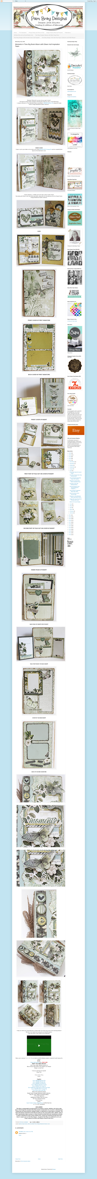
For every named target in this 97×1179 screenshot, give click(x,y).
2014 (70, 527)
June (71, 504)
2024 (70, 456)
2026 (70, 453)
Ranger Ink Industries (71, 96)
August (71, 468)
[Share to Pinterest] (39, 1122)
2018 (70, 520)
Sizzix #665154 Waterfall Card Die (39, 1084)
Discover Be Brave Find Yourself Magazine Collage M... (74, 487)
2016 (70, 524)
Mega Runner (40, 1102)
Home (15, 32)
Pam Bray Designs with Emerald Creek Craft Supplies (27, 37)
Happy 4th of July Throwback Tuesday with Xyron (76, 499)
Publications (68, 32)
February (72, 511)
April (71, 507)
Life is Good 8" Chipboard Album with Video (75, 491)
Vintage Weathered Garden (42, 1123)
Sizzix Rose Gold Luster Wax (39, 1090)
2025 (70, 455)
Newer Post (18, 1159)
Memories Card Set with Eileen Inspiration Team (75, 481)
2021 (70, 515)
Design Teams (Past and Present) (54, 32)
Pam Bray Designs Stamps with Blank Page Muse (47, 35)
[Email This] (33, 1122)
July (71, 470)
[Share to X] (36, 1122)
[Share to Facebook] (37, 1122)
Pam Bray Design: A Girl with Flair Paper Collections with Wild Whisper (58, 37)
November (72, 463)
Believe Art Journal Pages (75, 501)
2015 (70, 525)
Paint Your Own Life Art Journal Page (74, 494)
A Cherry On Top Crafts (72, 321)
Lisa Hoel (21, 1131)
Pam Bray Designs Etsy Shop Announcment (76, 476)
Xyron (49, 1123)
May (71, 505)
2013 (70, 529)
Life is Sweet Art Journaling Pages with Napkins (75, 478)
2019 (70, 518)
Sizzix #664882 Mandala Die (39, 1082)
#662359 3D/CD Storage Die (45, 149)
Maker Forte (34, 1123)
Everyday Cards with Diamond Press (74, 484)
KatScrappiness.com (71, 91)
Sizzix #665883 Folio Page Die (39, 1086)
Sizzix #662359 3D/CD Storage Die (39, 1089)
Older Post (60, 1159)
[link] (35, 1062)
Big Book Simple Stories (23, 1123)
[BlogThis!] (34, 1122)
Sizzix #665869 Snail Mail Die (39, 1083)
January (71, 512)
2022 (70, 460)
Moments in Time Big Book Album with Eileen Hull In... (76, 497)
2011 (70, 532)
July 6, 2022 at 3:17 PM (28, 1131)
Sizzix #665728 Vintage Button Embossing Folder (39, 1087)
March (71, 509)
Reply (20, 1135)
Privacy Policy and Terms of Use (36, 32)
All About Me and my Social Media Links (23, 35)
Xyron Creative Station (32, 1102)
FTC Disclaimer (23, 32)
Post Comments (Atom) (25, 1161)
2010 (70, 534)
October (71, 465)
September (72, 467)
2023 (70, 458)
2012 (70, 531)
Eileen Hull (30, 1123)
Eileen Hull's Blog (29, 1058)
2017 (70, 522)
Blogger (54, 1169)
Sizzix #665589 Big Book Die (39, 1080)
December (72, 461)
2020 (70, 516)
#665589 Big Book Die (48, 103)
